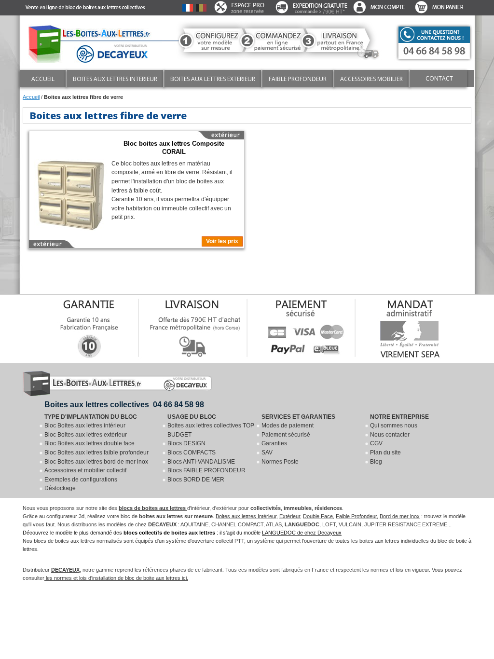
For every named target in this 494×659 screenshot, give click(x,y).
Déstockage (60, 488)
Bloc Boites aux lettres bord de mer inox (96, 461)
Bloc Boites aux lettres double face (89, 443)
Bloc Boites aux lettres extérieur (85, 434)
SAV (267, 452)
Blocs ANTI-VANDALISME (201, 461)
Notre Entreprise (399, 416)
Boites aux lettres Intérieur (246, 516)
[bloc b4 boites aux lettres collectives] (70, 191)
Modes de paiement (287, 425)
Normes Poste (280, 461)
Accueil (31, 97)
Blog (376, 461)
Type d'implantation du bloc (90, 416)
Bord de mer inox (400, 516)
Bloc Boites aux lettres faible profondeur (96, 452)
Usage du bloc (191, 416)
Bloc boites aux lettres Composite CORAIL (174, 148)
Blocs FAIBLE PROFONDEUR (206, 470)
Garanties (274, 443)
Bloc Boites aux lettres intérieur (84, 425)
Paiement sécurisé (285, 434)
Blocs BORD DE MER (195, 479)
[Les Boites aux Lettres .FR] (93, 41)
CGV (376, 443)
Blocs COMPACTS (191, 452)
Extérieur (289, 516)
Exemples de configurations (80, 479)
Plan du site (385, 452)
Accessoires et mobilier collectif (85, 470)
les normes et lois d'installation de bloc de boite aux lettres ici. (116, 578)
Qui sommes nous (393, 425)
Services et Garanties (298, 416)
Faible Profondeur (356, 516)
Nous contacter (390, 434)
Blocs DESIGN (186, 443)
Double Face (318, 516)
